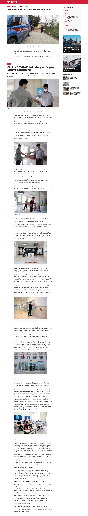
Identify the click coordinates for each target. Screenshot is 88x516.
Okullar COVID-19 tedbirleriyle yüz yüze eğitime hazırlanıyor (74, 84)
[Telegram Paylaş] (36, 46)
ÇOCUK (28, 2)
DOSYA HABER (39, 2)
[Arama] (71, 2)
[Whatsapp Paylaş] (39, 46)
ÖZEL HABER (33, 2)
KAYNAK (13, 6)
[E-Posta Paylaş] (42, 46)
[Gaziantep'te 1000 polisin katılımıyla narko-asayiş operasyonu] (66, 89)
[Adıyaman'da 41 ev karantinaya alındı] (66, 78)
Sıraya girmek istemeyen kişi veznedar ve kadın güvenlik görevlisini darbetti (75, 93)
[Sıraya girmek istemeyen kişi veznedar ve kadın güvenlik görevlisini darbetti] (66, 93)
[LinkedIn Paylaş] (33, 46)
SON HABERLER (69, 7)
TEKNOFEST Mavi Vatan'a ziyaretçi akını (71, 48)
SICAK (19, 2)
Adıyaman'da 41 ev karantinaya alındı (73, 78)
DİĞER (44, 2)
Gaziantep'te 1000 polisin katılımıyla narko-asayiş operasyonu (74, 88)
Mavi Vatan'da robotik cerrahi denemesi (71, 67)
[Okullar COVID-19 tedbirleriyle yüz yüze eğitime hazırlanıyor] (66, 84)
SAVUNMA (24, 2)
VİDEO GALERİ (68, 70)
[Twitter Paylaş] (30, 46)
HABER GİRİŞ (19, 6)
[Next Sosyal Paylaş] (25, 46)
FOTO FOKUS (68, 51)
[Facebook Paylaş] (27, 46)
